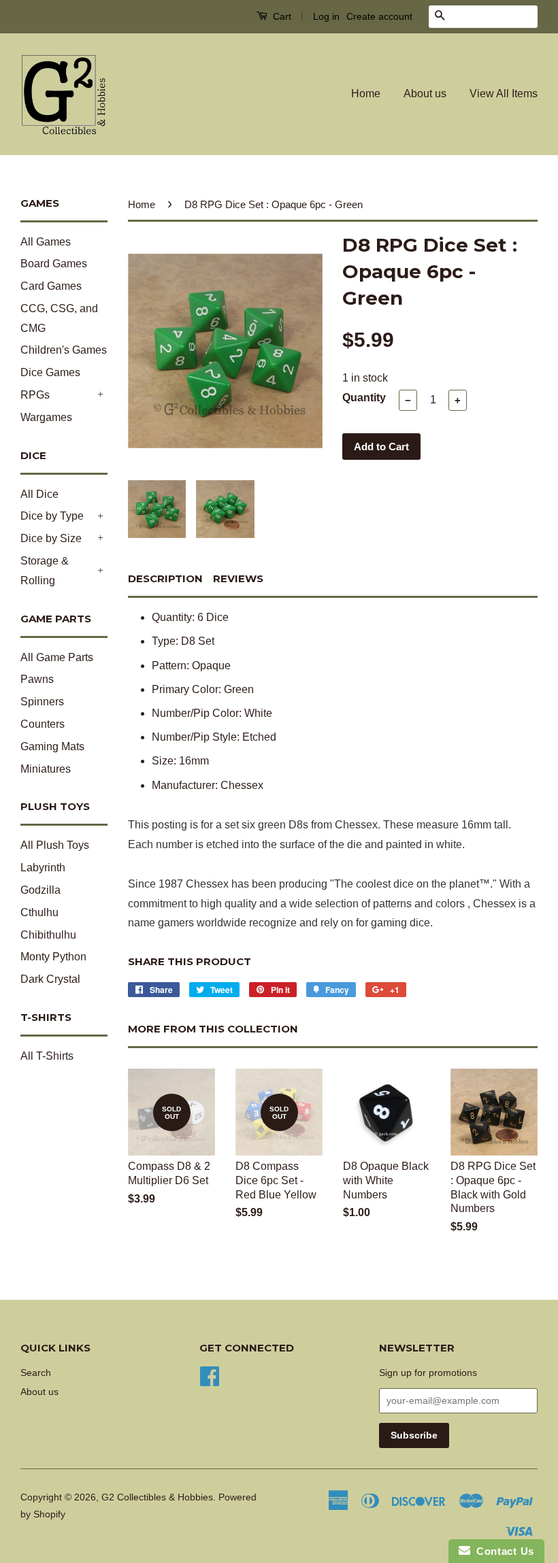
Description (165, 578)
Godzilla (40, 890)
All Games (45, 242)
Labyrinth (42, 867)
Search (35, 1373)
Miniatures (45, 769)
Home (365, 93)
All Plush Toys (54, 845)
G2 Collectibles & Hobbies (157, 1497)
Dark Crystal (50, 979)
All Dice (39, 494)
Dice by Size (51, 538)
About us (425, 93)
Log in (326, 16)
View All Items (504, 93)
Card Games (51, 286)
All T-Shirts (46, 1056)
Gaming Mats (52, 746)
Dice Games (50, 372)
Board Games (53, 263)
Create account (379, 16)
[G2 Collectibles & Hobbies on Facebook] (209, 1375)
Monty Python (53, 956)
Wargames (46, 417)
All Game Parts (56, 657)
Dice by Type (52, 516)
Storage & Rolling (44, 570)
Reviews (238, 578)
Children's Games (63, 350)
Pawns (37, 679)
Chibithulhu (48, 935)
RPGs (35, 395)
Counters (42, 724)
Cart (280, 16)
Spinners (42, 701)
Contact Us (502, 1551)
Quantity (364, 397)
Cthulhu (39, 912)
